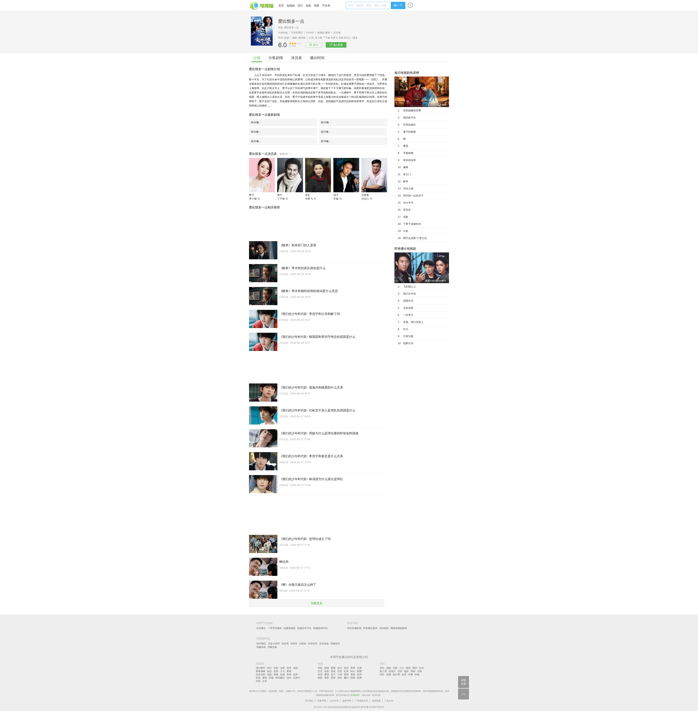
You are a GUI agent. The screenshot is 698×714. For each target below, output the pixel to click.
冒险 (352, 674)
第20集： (256, 141)
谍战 (269, 674)
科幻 (269, 667)
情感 (388, 674)
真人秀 (383, 671)
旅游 (408, 667)
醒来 (405, 181)
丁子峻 (326, 37)
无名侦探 (408, 307)
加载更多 (316, 603)
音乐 (382, 667)
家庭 (289, 671)
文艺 (320, 671)
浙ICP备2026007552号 (372, 707)
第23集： (326, 122)
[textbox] (369, 5)
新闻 (413, 671)
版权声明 (346, 700)
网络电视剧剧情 (398, 628)
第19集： (326, 141)
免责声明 (321, 700)
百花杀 (407, 209)
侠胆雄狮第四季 (412, 110)
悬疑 (276, 674)
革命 (289, 674)
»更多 (355, 37)
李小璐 (318, 37)
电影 (308, 5)
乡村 (282, 667)
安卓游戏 (324, 643)
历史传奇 (260, 674)
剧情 (352, 677)
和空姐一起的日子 (413, 195)
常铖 (340, 37)
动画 (320, 667)
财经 (414, 667)
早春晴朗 (408, 152)
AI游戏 (302, 643)
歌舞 (359, 677)
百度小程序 (274, 643)
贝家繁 (365, 194)
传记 (339, 667)
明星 (316, 5)
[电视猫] (262, 5)
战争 (295, 674)
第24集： (256, 122)
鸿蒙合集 (272, 646)
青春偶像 (260, 671)
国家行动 (408, 343)
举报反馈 (355, 695)
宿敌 (405, 216)
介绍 (256, 58)
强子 (335, 194)
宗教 (395, 667)
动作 (289, 677)
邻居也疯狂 (409, 124)
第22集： (256, 131)
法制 (419, 671)
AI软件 (293, 643)
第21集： (326, 131)
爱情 (327, 32)
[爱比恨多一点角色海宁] (290, 191)
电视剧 (291, 5)
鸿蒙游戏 (261, 646)
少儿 (282, 671)
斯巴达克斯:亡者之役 (415, 238)
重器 (405, 145)
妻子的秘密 (409, 131)
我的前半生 (409, 117)
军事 (410, 674)
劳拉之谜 (408, 188)
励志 (269, 671)
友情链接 (376, 700)
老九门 (407, 174)
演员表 (296, 58)
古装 (264, 680)
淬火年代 (408, 202)
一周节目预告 (275, 628)
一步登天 (408, 314)
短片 (333, 674)
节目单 (326, 5)
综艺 (300, 5)
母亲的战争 (409, 160)
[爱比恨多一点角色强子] (346, 191)
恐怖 (276, 671)
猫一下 (398, 5)
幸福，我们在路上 (413, 321)
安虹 (307, 194)
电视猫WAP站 (320, 628)
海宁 (279, 194)
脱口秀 (396, 674)
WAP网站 (261, 643)
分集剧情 (275, 58)
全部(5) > (285, 153)
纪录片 (296, 677)
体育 (320, 674)
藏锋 (405, 167)
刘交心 (347, 37)
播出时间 (317, 58)
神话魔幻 (280, 677)
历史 (339, 671)
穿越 (271, 677)
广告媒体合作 (361, 700)
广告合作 (388, 700)
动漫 (282, 674)
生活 (421, 667)
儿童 (339, 674)
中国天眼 (408, 336)
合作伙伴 (334, 700)
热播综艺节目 (304, 628)
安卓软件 (312, 643)
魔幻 (346, 677)
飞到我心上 (409, 286)
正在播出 (261, 628)
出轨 (405, 230)
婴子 (251, 194)
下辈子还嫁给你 (412, 223)
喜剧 (276, 667)
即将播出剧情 (370, 628)
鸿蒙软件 (335, 643)
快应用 (285, 643)
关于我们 (309, 700)
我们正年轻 (409, 293)
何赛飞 (334, 37)
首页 (281, 5)
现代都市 (260, 667)
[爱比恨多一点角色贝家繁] (374, 191)
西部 (346, 674)
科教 (417, 674)
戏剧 (295, 667)
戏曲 (388, 667)
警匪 (326, 677)
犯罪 (289, 667)
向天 (405, 329)
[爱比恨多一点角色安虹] (318, 191)
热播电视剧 (289, 628)
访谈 (400, 671)
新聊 (359, 671)
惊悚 (326, 667)
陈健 (286, 37)
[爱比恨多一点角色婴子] (262, 191)
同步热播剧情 (354, 628)
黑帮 (352, 667)
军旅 (258, 677)
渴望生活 (408, 300)
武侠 (258, 680)
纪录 (346, 671)
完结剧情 (384, 628)
